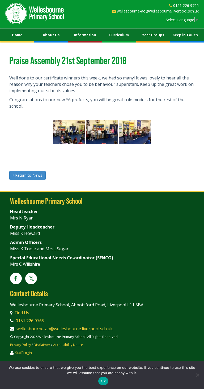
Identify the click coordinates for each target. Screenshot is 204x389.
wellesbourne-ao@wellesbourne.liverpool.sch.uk (158, 11)
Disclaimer (42, 344)
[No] (197, 375)
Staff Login (23, 352)
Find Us (22, 313)
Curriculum (119, 34)
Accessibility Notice (68, 344)
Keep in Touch (185, 34)
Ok (103, 381)
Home (17, 34)
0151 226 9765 (186, 5)
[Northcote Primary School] (34, 13)
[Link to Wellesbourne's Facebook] (16, 279)
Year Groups (153, 34)
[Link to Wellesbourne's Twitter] (31, 279)
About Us (51, 34)
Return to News (28, 175)
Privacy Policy (20, 344)
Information (85, 34)
